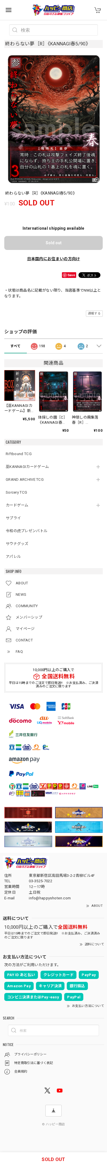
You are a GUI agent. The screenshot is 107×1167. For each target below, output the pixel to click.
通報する (94, 313)
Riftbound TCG (19, 454)
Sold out (54, 243)
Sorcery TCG (16, 492)
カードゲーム (17, 505)
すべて (15, 346)
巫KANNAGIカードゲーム (27, 467)
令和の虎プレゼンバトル (26, 531)
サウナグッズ (17, 544)
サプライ (13, 518)
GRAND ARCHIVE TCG (25, 479)
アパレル (13, 556)
